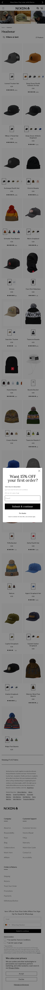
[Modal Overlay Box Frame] (22, 495)
